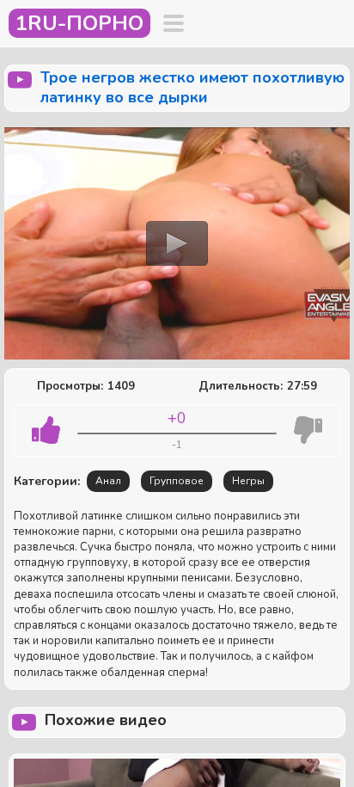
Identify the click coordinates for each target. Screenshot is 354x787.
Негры (248, 481)
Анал (108, 481)
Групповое (177, 481)
